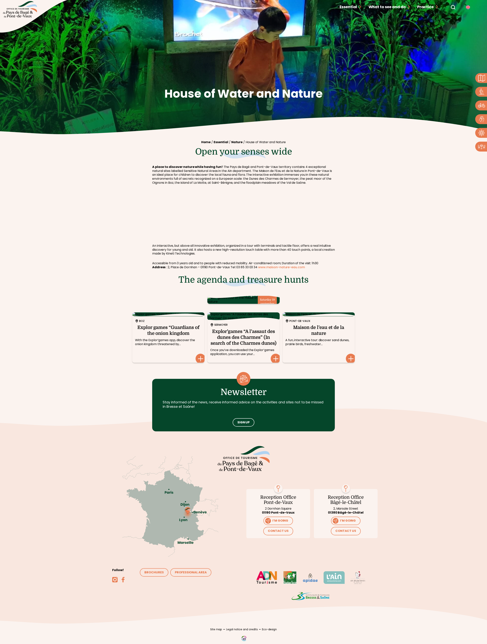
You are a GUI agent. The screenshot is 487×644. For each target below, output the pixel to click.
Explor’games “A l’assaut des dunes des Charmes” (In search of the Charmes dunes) (243, 337)
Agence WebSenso (244, 638)
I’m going (280, 520)
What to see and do (387, 6)
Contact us (278, 531)
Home (206, 142)
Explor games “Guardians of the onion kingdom (168, 337)
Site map (216, 629)
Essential (348, 6)
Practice (425, 6)
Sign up (243, 422)
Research (453, 7)
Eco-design (269, 629)
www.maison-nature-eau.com (281, 267)
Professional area (191, 572)
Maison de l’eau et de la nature (318, 337)
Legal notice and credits (242, 629)
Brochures (154, 572)
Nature (237, 142)
